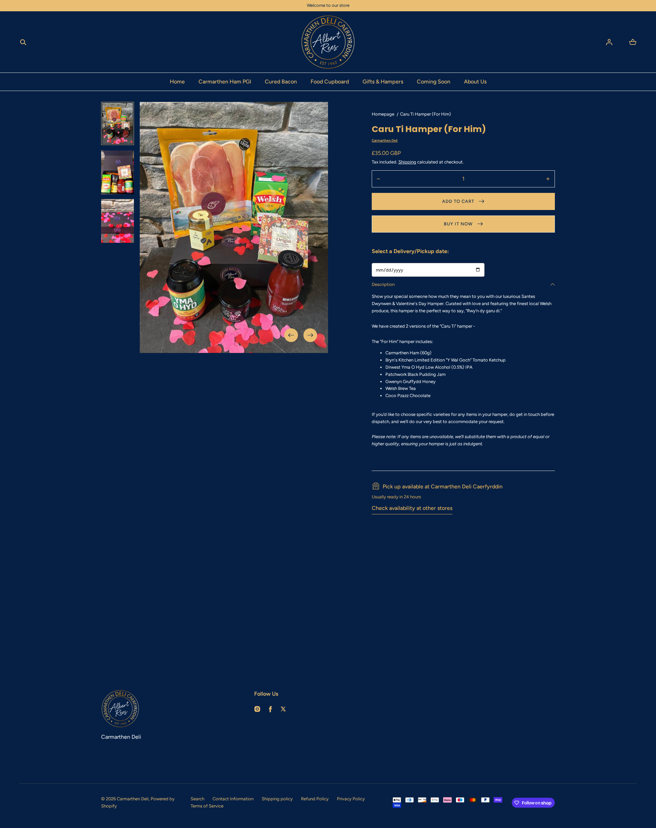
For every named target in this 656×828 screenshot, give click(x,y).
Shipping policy (277, 798)
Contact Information (233, 798)
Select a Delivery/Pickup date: (410, 251)
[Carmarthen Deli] (328, 42)
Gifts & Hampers (383, 81)
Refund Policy (315, 798)
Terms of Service (207, 806)
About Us (475, 81)
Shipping (407, 162)
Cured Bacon (281, 81)
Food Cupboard (330, 81)
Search (197, 798)
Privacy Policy (351, 798)
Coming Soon (433, 81)
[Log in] (609, 42)
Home (177, 81)
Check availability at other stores (412, 508)
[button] (23, 42)
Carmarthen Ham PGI (225, 81)
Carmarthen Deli (133, 798)
